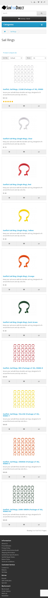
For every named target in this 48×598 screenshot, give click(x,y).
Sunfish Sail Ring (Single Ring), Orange (18, 276)
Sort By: (5, 58)
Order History (6, 591)
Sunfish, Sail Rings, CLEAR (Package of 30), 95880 (23, 89)
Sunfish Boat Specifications (10, 555)
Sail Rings (13, 32)
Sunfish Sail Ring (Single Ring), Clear (17, 138)
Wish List (4, 593)
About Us (5, 543)
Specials (4, 583)
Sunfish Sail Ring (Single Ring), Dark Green (20, 322)
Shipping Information (8, 553)
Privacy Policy (6, 548)
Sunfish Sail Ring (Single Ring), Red (17, 184)
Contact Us (5, 568)
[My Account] (35, 2)
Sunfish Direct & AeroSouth (10, 550)
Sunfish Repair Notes (8, 557)
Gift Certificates (6, 581)
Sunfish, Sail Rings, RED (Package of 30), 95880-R (23, 368)
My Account (5, 589)
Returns (4, 570)
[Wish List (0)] (38, 2)
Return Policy (6, 559)
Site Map (4, 572)
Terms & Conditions (8, 562)
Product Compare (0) (9, 53)
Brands (4, 578)
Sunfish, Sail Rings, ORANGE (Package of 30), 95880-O (21, 463)
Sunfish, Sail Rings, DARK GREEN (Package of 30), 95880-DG (23, 510)
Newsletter (5, 596)
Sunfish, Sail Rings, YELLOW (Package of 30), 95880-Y (21, 415)
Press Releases (6, 546)
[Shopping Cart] (41, 2)
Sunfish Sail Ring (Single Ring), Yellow (18, 230)
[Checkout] (44, 2)
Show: (29, 58)
